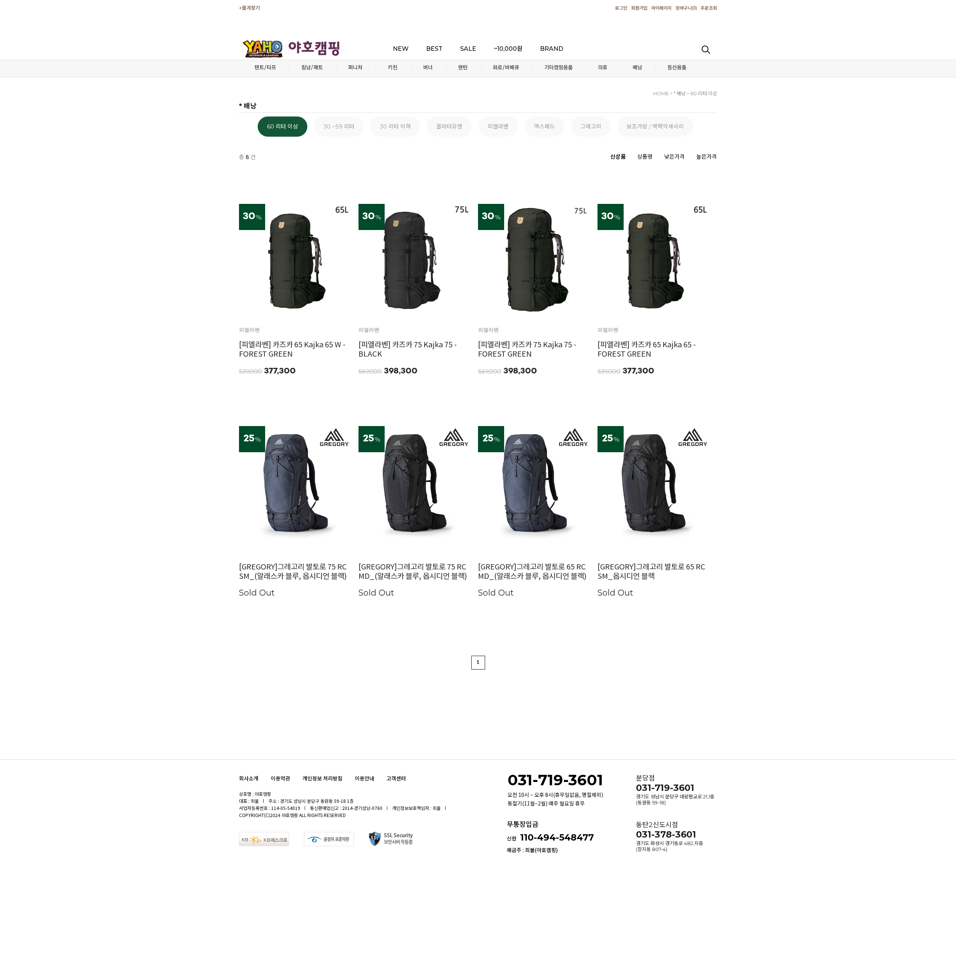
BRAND (551, 48)
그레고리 (590, 126)
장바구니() (686, 8)
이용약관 (280, 778)
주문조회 (709, 8)
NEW (401, 48)
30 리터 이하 (395, 126)
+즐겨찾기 (249, 8)
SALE (468, 48)
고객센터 (396, 778)
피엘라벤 (498, 126)
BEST (434, 48)
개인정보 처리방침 (322, 778)
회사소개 (248, 778)
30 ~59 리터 (338, 126)
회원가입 (639, 8)
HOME (661, 93)
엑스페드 (544, 126)
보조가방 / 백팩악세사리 (655, 126)
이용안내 (364, 778)
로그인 (621, 8)
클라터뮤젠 (449, 126)
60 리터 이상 (282, 126)
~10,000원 (508, 48)
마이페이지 (661, 8)
